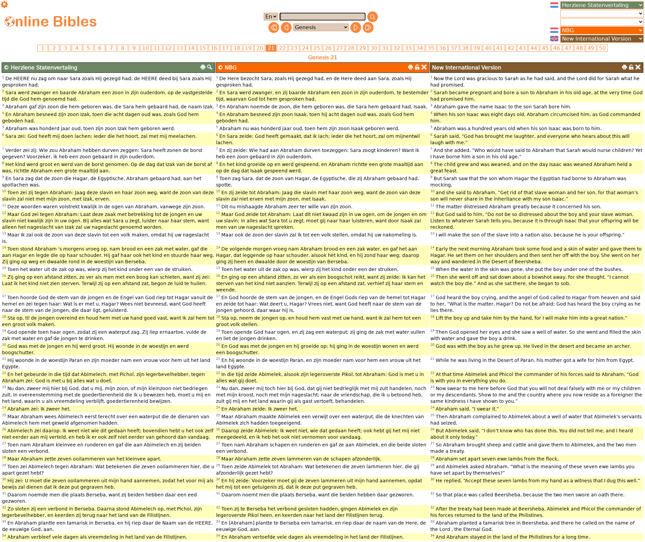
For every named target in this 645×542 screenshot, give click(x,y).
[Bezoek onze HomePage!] (9, 21)
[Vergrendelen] (417, 67)
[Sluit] (424, 67)
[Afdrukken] (203, 67)
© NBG (227, 67)
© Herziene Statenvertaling (40, 67)
